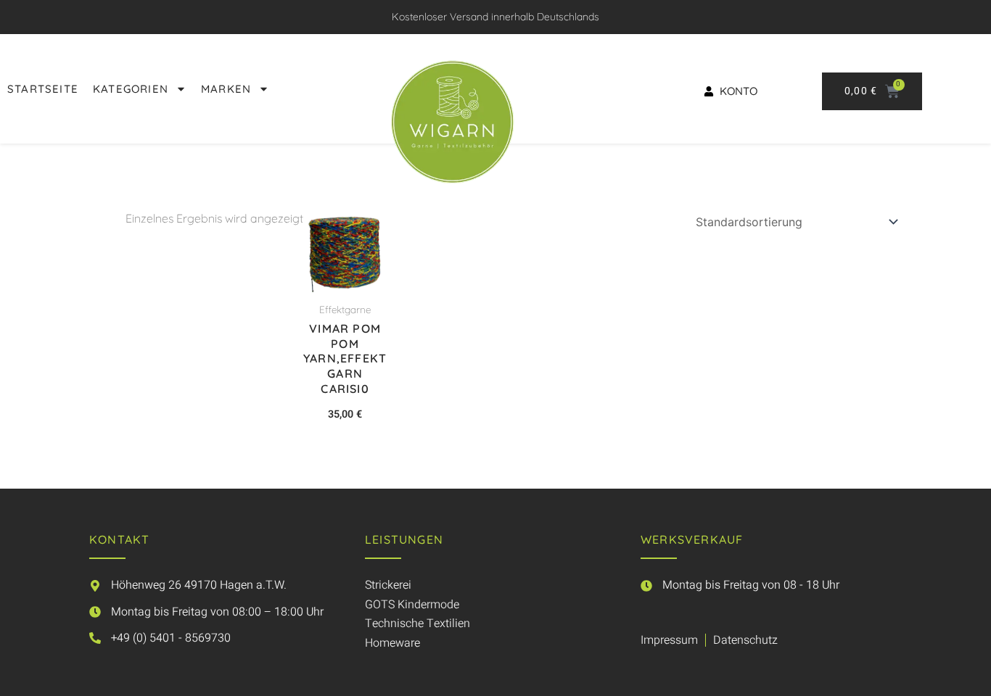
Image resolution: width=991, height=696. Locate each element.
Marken (226, 89)
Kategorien (130, 89)
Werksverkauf (692, 539)
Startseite (42, 89)
